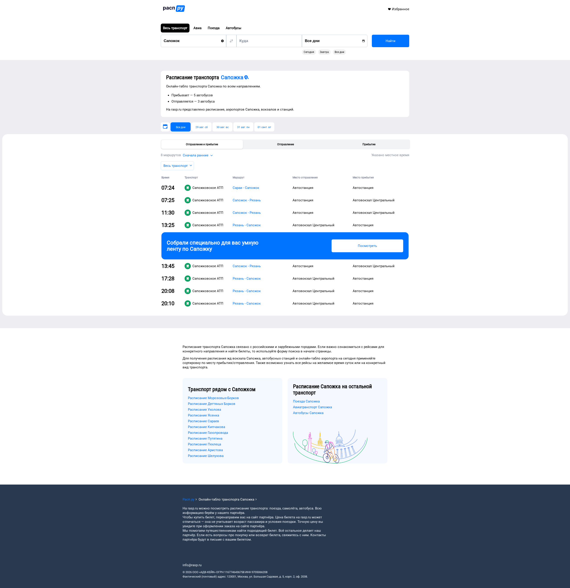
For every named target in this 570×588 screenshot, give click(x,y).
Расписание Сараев (203, 421)
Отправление (285, 144)
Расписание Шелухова (206, 456)
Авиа (197, 28)
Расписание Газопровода (208, 433)
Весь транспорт (175, 28)
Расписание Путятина (205, 438)
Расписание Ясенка (203, 415)
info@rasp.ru (192, 565)
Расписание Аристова (205, 450)
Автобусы (233, 28)
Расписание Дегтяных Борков (211, 404)
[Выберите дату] (165, 126)
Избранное (400, 9)
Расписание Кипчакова (206, 427)
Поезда (214, 28)
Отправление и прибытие (202, 144)
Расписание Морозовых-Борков (213, 398)
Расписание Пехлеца (204, 444)
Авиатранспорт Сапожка (312, 407)
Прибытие (368, 144)
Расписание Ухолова (204, 410)
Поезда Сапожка (306, 401)
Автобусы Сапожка (308, 413)
